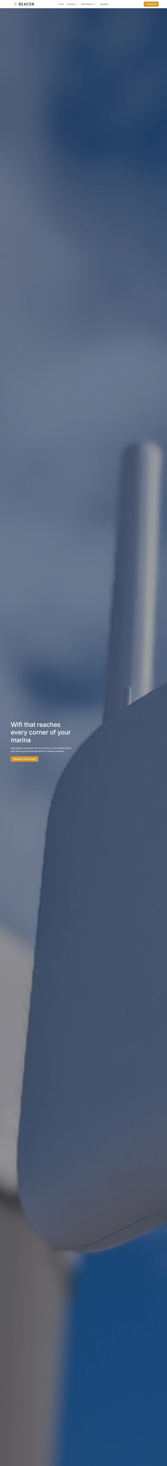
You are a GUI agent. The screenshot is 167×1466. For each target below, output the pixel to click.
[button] (72, 4)
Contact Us (151, 4)
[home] (24, 4)
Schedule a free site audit (24, 759)
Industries (104, 4)
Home (61, 4)
